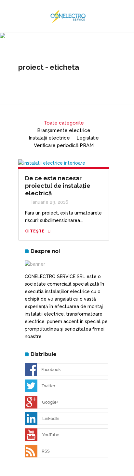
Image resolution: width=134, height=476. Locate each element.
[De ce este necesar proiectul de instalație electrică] (51, 162)
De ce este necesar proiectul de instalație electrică (57, 186)
